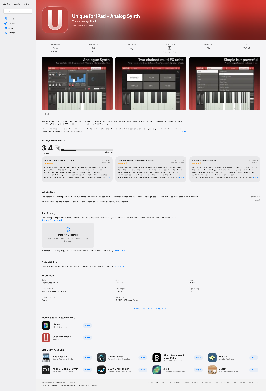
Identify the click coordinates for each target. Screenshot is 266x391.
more (184, 131)
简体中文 (195, 382)
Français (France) (207, 382)
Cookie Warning (83, 385)
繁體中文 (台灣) (254, 382)
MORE (107, 177)
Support (95, 385)
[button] (18, 19)
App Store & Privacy (67, 385)
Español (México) (167, 382)
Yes (43, 300)
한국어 (218, 382)
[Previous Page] (39, 83)
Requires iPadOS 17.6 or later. (54, 291)
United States (153, 382)
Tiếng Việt (242, 382)
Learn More (120, 250)
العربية (178, 382)
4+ (190, 291)
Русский (186, 382)
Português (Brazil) (229, 382)
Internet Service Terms (49, 385)
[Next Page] (263, 83)
